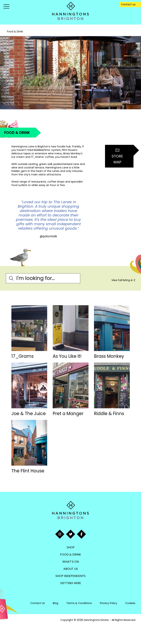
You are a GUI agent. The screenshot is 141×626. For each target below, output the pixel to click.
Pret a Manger (68, 413)
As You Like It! (67, 356)
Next (87, 219)
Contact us (128, 4)
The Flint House (27, 471)
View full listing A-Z (123, 280)
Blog (55, 603)
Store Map (117, 159)
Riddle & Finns (109, 413)
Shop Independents (70, 576)
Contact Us (37, 603)
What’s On (70, 562)
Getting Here (70, 583)
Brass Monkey (109, 356)
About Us (70, 569)
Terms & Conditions (79, 603)
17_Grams (22, 356)
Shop (71, 547)
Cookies (130, 603)
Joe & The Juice (28, 413)
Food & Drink (70, 554)
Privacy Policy (108, 603)
